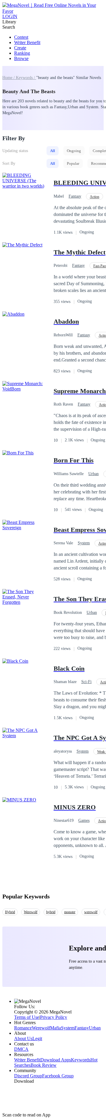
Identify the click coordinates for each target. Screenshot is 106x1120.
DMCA (21, 1049)
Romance (23, 1027)
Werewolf (30, 912)
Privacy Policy (53, 1017)
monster (69, 912)
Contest (21, 37)
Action (94, 197)
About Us (23, 1038)
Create (20, 47)
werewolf (90, 912)
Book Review (44, 1065)
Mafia (55, 1027)
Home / (9, 77)
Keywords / (26, 77)
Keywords (80, 1059)
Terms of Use (26, 1017)
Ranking (22, 53)
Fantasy (75, 196)
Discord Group (28, 1075)
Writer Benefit (27, 42)
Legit (37, 1038)
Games (84, 820)
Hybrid (10, 912)
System (84, 543)
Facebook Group (58, 1075)
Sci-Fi (86, 682)
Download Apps (55, 1059)
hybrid (50, 912)
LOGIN (9, 16)
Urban (93, 474)
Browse (21, 58)
